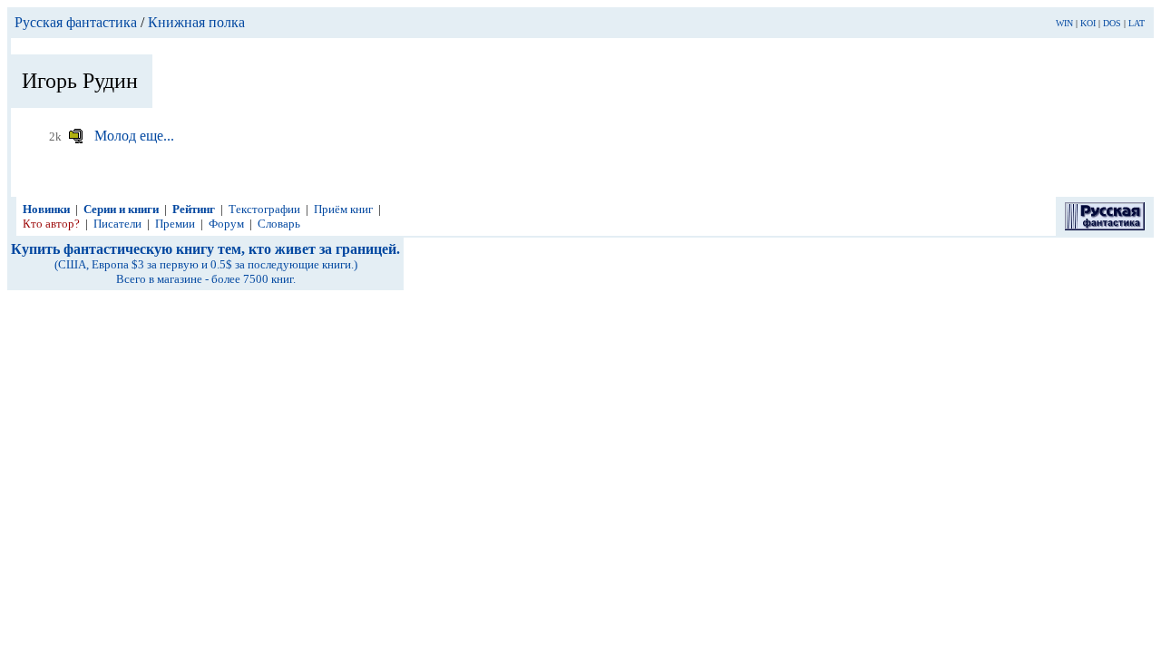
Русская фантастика (76, 22)
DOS (1112, 23)
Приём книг (343, 209)
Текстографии (264, 209)
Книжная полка (196, 22)
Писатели (117, 223)
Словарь (279, 223)
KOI (1088, 23)
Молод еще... (134, 135)
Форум (226, 223)
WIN (1064, 23)
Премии (175, 223)
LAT (1136, 23)
